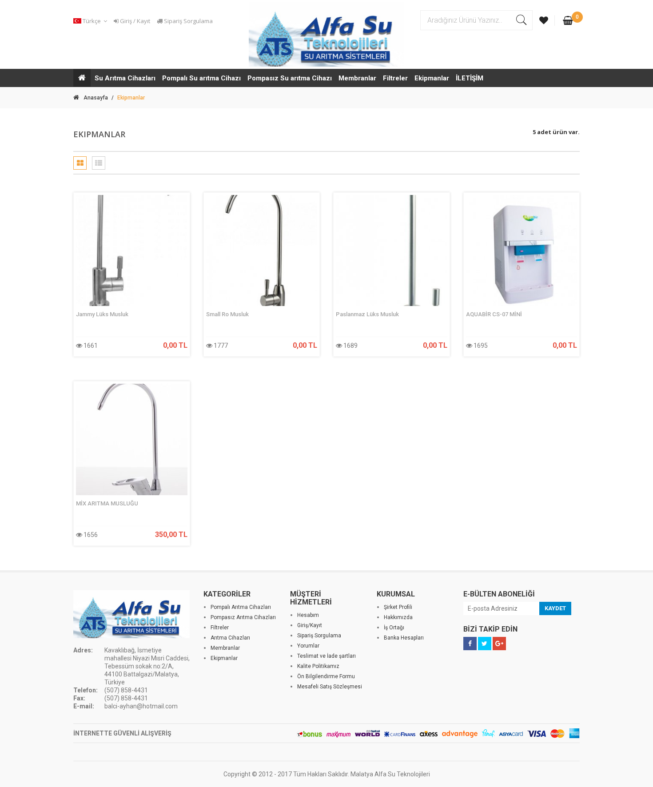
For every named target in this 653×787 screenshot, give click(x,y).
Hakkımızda (398, 617)
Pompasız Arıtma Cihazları (243, 617)
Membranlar (357, 78)
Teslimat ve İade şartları (326, 656)
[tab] (80, 163)
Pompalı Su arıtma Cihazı (201, 78)
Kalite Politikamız (318, 666)
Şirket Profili (398, 607)
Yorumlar (308, 646)
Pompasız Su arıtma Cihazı (289, 78)
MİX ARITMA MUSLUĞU (107, 503)
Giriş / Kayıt (134, 21)
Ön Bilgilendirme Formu (326, 676)
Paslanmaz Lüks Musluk (367, 314)
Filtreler (395, 78)
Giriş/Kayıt (309, 625)
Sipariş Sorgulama (188, 21)
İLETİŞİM (469, 78)
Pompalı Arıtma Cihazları (241, 607)
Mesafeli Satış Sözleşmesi (329, 687)
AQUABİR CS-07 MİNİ (494, 314)
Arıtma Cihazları (230, 638)
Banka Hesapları (404, 638)
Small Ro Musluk (227, 314)
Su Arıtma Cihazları (125, 78)
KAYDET (555, 608)
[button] (91, 21)
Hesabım (308, 615)
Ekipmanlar (431, 78)
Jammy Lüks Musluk (102, 314)
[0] (568, 21)
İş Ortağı (394, 627)
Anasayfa (96, 98)
